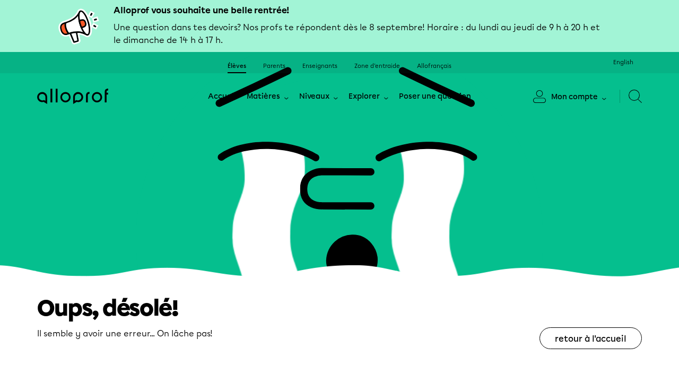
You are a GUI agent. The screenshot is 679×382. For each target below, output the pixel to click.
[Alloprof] (72, 96)
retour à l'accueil (590, 339)
